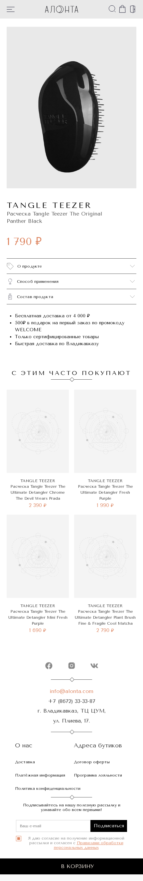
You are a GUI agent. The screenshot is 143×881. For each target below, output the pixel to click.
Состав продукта (35, 296)
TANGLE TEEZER (49, 205)
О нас (23, 745)
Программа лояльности (98, 775)
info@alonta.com (71, 691)
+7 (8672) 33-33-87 (71, 701)
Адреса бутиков (98, 745)
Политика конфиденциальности (47, 788)
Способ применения (38, 281)
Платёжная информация (40, 775)
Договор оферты (92, 762)
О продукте (29, 266)
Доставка (25, 762)
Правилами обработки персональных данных (88, 845)
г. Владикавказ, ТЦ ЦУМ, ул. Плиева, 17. (72, 716)
